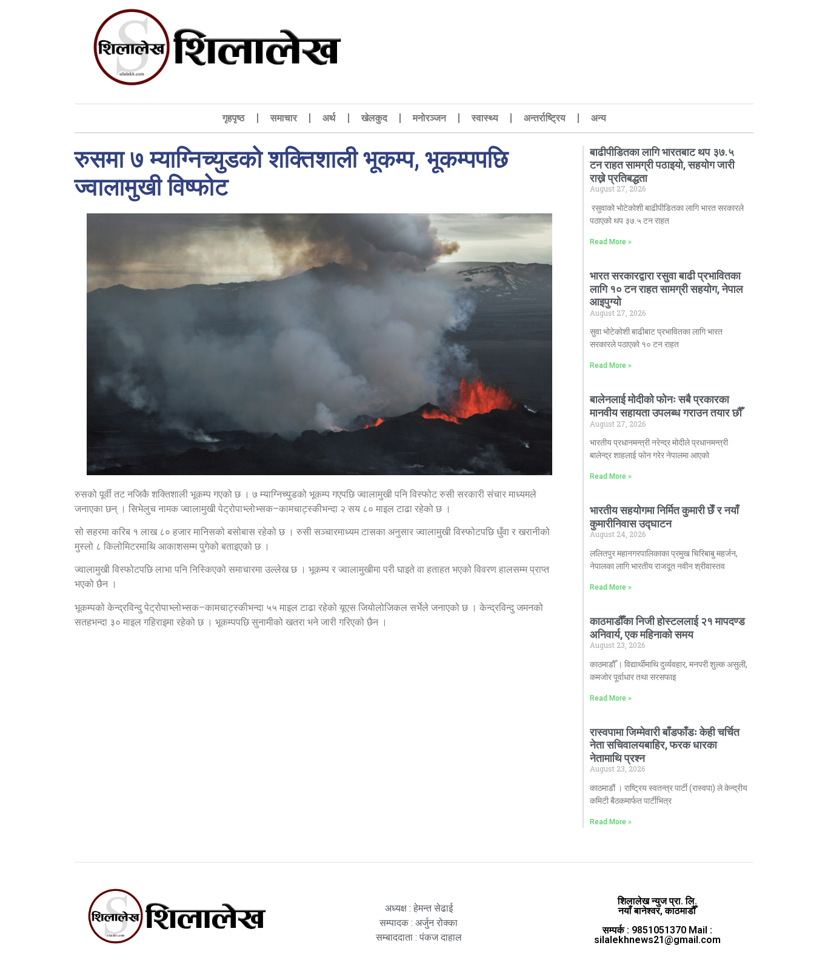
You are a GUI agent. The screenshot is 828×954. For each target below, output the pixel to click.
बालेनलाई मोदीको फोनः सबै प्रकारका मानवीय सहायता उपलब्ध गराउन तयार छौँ (667, 406)
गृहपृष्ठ (233, 118)
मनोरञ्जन (429, 118)
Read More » (611, 242)
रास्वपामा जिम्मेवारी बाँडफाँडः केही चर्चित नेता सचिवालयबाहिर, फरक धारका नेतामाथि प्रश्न (665, 745)
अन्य (598, 118)
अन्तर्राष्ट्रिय (545, 118)
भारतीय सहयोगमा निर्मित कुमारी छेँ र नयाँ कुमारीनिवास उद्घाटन (664, 517)
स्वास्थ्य (485, 118)
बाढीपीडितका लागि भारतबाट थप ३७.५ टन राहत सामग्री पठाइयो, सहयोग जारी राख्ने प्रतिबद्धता (662, 164)
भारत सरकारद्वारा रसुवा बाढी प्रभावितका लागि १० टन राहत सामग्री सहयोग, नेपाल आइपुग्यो (666, 288)
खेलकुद (374, 118)
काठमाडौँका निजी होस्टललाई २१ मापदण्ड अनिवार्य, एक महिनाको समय (667, 628)
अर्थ (329, 118)
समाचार (283, 118)
